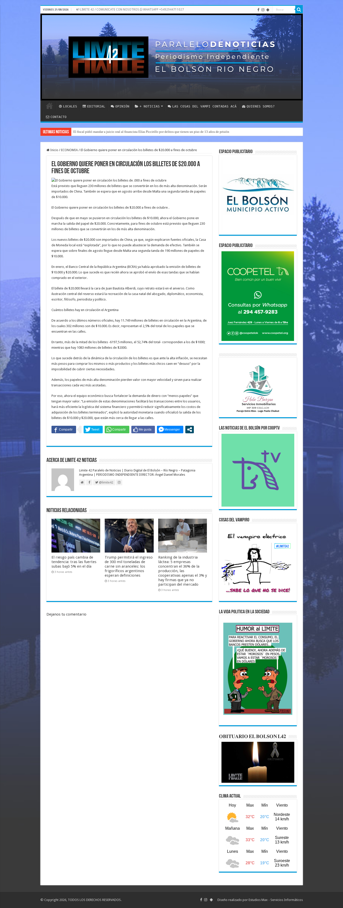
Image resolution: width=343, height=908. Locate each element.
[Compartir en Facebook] (63, 429)
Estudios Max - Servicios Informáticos (276, 900)
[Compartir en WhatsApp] (117, 429)
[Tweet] (93, 429)
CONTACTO (58, 117)
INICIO (49, 105)
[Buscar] (299, 9)
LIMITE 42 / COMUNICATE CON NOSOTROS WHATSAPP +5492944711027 (131, 9)
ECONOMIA (69, 150)
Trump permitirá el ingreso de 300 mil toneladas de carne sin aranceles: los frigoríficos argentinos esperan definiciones (129, 566)
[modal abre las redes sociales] (189, 429)
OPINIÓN (122, 106)
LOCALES (70, 106)
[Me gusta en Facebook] (143, 429)
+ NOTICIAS (150, 106)
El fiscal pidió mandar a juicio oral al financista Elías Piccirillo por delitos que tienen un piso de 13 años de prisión (151, 132)
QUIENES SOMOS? (261, 106)
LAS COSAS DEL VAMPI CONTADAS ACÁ (204, 106)
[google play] (268, 10)
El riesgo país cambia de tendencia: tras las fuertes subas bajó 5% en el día (73, 562)
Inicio (53, 150)
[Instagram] (263, 10)
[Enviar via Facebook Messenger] (170, 429)
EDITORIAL (96, 106)
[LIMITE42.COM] (171, 57)
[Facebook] (258, 10)
